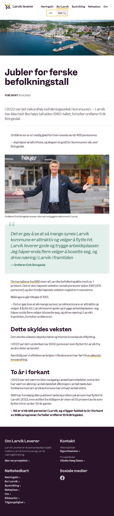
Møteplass (94, 6)
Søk (60, 13)
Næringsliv (47, 6)
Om (105, 6)
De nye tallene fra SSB (25, 282)
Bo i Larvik (63, 6)
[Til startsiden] (19, 7)
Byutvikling (78, 6)
